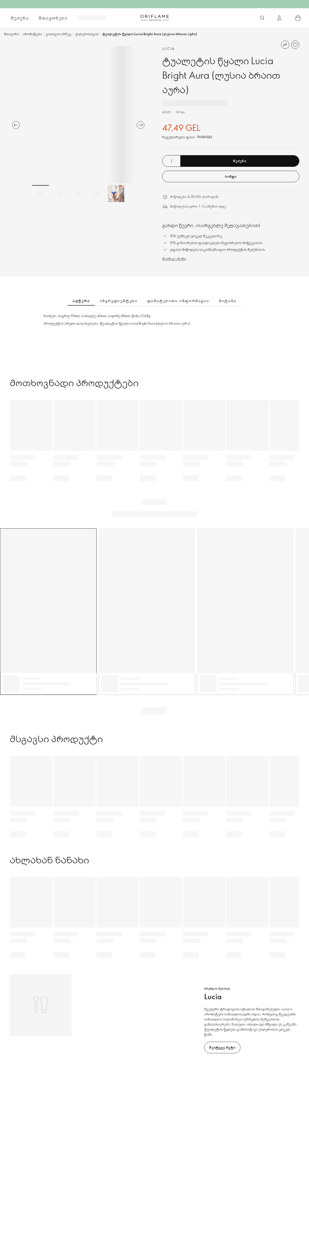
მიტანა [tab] (228, 300)
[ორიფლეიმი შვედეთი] (154, 17)
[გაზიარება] (285, 45)
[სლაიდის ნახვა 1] (40, 193)
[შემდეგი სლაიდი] (140, 125)
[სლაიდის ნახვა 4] (97, 193)
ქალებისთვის (86, 34)
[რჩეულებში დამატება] (295, 45)
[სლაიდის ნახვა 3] (78, 193)
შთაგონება (53, 18)
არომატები (32, 34)
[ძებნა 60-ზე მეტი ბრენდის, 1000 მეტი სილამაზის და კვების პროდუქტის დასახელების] (262, 17)
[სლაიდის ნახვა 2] (59, 193)
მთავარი (11, 34)
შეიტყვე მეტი (174, 258)
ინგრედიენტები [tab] (119, 300)
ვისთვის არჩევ (58, 34)
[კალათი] (298, 18)
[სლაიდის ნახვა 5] (115, 193)
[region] (78, 114)
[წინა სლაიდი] (16, 125)
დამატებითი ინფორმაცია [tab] (178, 300)
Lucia (168, 48)
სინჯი (231, 176)
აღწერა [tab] (81, 300)
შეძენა (20, 18)
